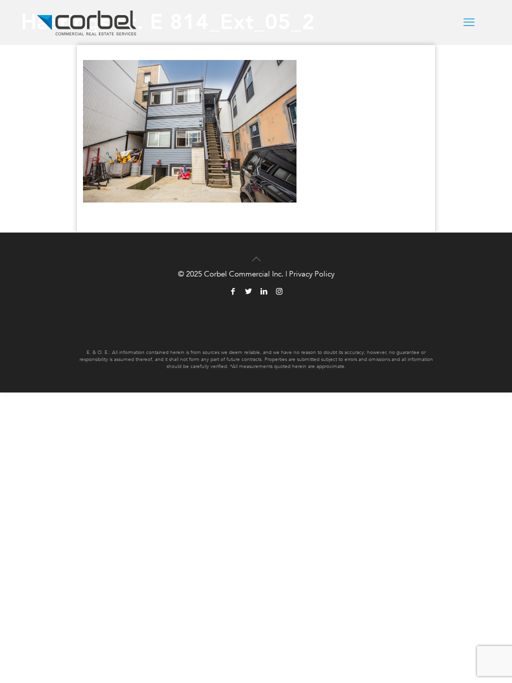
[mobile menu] (469, 22)
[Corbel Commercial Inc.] (86, 22)
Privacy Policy (311, 274)
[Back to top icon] (256, 253)
